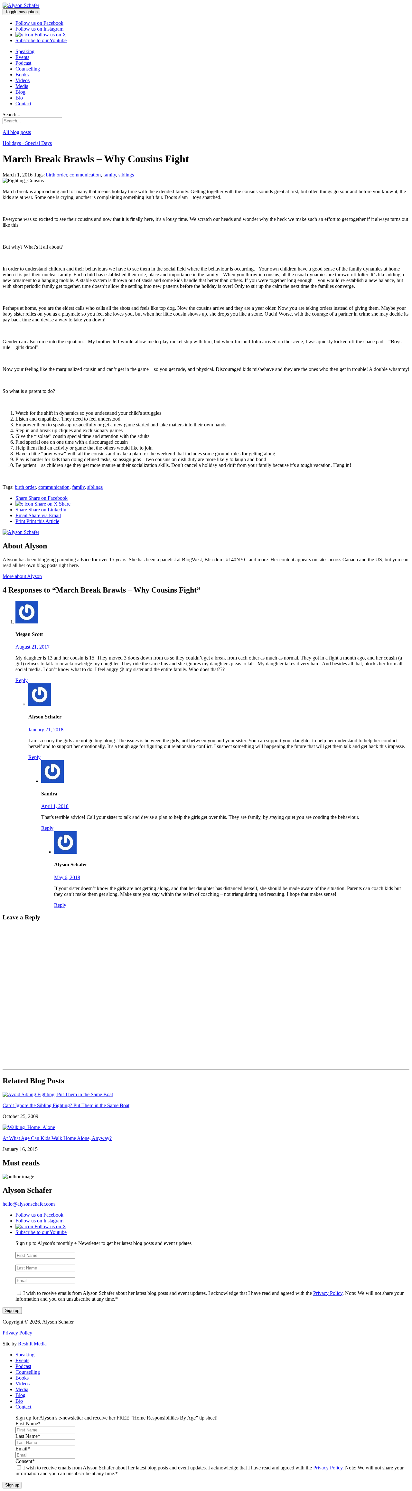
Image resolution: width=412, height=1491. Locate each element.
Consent (25, 1286)
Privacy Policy (327, 1293)
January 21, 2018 (45, 729)
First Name (28, 1249)
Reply (21, 680)
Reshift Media (32, 1343)
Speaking (24, 51)
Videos (22, 80)
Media (21, 86)
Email (38, 515)
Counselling (27, 68)
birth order (56, 174)
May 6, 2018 (67, 877)
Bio (19, 97)
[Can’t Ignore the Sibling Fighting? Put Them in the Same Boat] (58, 1094)
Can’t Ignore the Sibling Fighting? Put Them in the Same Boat (66, 1105)
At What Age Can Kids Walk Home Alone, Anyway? (57, 1138)
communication (85, 174)
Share (41, 498)
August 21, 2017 (32, 647)
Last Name (27, 1261)
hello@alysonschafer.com (29, 1204)
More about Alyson (22, 576)
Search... (11, 114)
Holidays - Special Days (27, 143)
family (109, 174)
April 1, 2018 (55, 806)
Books (22, 74)
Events (22, 57)
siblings (126, 174)
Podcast (23, 63)
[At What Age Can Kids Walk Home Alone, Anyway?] (29, 1127)
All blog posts (17, 132)
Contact (23, 103)
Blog (20, 92)
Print (37, 521)
